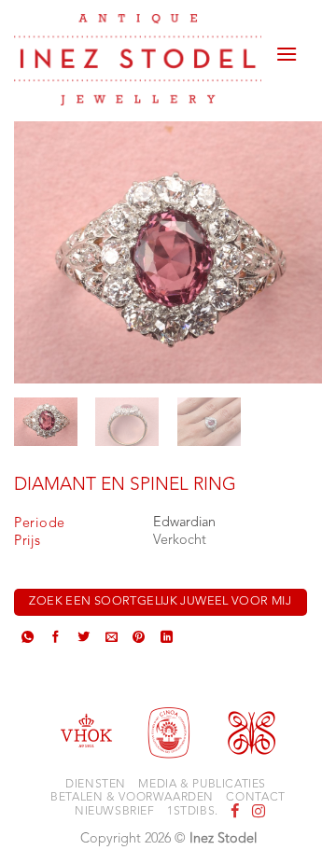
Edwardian (184, 523)
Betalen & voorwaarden (132, 797)
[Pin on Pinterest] (138, 639)
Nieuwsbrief (115, 811)
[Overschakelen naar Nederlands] (310, 35)
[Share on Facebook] (55, 639)
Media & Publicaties (202, 784)
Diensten (95, 784)
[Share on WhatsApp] (27, 639)
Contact (255, 797)
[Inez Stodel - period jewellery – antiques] (137, 59)
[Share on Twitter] (83, 639)
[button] (286, 47)
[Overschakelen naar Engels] (310, 58)
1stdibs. (192, 811)
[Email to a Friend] (111, 639)
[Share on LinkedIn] (166, 639)
